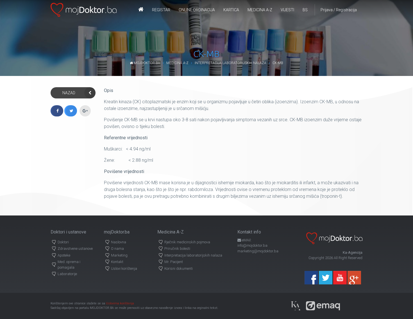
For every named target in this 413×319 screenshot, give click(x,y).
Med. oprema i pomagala (69, 264)
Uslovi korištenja (124, 268)
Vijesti (287, 10)
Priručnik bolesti (177, 248)
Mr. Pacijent (173, 262)
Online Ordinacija (197, 10)
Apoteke (64, 255)
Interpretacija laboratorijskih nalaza (230, 63)
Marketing (119, 255)
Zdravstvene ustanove (75, 248)
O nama (117, 248)
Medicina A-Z (260, 10)
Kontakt (117, 262)
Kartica (231, 10)
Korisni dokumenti (178, 268)
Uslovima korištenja (120, 303)
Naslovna (118, 242)
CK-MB (278, 63)
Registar (161, 10)
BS (305, 10)
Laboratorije (67, 274)
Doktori (63, 242)
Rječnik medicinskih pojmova (187, 242)
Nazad (68, 93)
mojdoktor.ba (146, 63)
